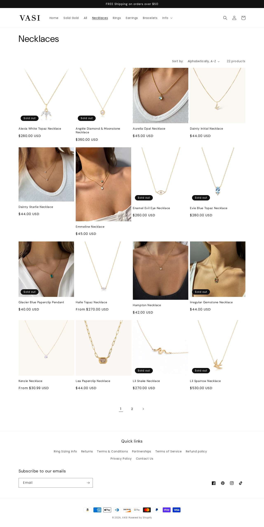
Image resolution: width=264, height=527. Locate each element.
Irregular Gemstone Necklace (211, 302)
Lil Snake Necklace (146, 381)
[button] (167, 18)
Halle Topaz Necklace (91, 302)
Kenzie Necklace (30, 381)
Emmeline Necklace (90, 226)
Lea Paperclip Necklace (93, 381)
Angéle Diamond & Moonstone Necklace (98, 130)
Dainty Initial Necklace (206, 128)
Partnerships (141, 451)
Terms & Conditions (112, 451)
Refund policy (196, 451)
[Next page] (143, 408)
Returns (87, 451)
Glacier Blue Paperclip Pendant (41, 302)
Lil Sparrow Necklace (205, 381)
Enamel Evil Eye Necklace (151, 208)
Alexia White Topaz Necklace (40, 128)
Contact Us (144, 459)
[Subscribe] (88, 483)
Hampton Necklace (147, 305)
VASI (125, 517)
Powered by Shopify (140, 517)
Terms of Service (168, 451)
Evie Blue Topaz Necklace (208, 208)
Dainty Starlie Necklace (36, 207)
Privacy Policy (121, 459)
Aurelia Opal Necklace (149, 128)
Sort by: (178, 61)
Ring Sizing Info (65, 451)
